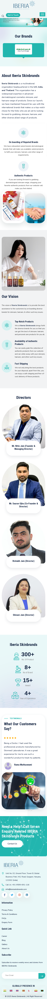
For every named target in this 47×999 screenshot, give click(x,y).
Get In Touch (13, 15)
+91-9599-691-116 (20, 884)
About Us (5, 948)
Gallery (4, 944)
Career (4, 936)
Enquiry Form (7, 922)
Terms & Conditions (9, 914)
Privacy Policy (7, 910)
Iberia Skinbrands (18, 996)
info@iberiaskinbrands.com (16, 889)
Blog (3, 940)
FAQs (4, 918)
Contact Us (12, 843)
